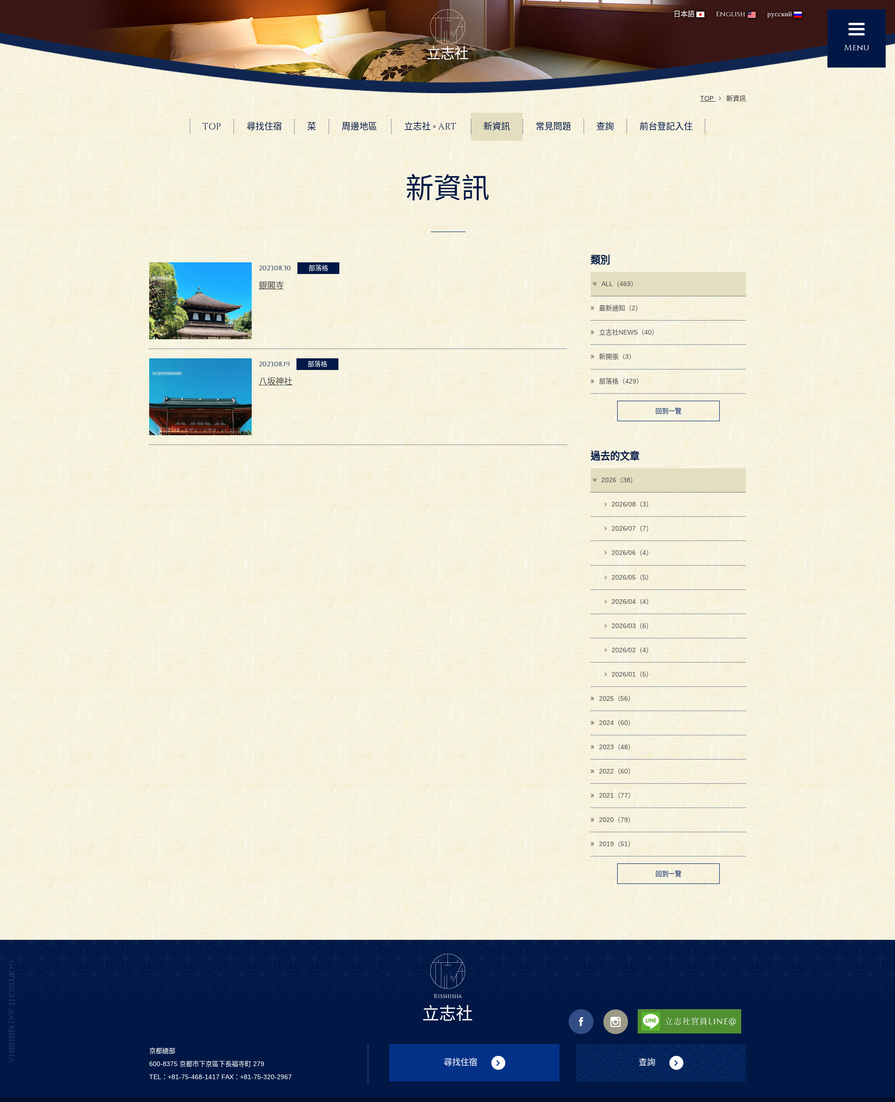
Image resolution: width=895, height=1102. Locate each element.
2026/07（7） (632, 528)
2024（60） (616, 722)
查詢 (647, 1062)
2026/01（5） (632, 674)
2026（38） (619, 480)
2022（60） (616, 771)
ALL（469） (619, 283)
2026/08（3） (632, 504)
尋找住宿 (460, 1062)
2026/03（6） (632, 626)
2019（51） (616, 844)
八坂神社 (275, 381)
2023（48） (616, 747)
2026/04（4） (632, 601)
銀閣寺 (271, 285)
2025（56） (616, 698)
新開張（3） (617, 356)
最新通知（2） (620, 308)
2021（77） (616, 795)
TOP (708, 98)
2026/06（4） (632, 552)
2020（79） (616, 819)
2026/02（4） (632, 650)
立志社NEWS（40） (628, 332)
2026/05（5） (632, 577)
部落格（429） (621, 381)
